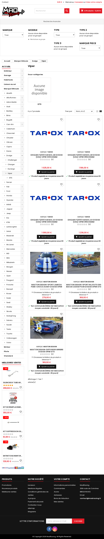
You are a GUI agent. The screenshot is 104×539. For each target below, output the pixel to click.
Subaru (9, 320)
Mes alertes (59, 501)
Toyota (9, 333)
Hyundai (9, 200)
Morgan (9, 267)
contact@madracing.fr (90, 498)
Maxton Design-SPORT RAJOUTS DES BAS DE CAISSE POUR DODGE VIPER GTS (83, 285)
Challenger (12, 160)
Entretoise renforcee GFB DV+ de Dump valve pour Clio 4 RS (13, 456)
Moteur (7, 347)
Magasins (32, 511)
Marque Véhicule (11, 89)
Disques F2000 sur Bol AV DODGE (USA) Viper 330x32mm (47, 221)
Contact (5, 2)
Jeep (8, 213)
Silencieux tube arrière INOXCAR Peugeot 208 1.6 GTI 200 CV (13, 383)
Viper (10, 173)
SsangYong (11, 316)
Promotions (6, 485)
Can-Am (10, 124)
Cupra (9, 146)
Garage (7, 75)
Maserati (10, 235)
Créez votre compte (93, 2)
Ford (8, 191)
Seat (8, 302)
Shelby (9, 307)
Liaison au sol (10, 84)
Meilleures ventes (9, 492)
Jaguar (9, 209)
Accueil (6, 66)
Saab (8, 298)
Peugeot (10, 280)
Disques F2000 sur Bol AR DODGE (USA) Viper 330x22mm (47, 156)
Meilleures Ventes (11, 362)
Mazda (9, 240)
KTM (8, 222)
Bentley (9, 111)
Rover (8, 293)
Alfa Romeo (11, 97)
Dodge (9, 155)
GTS (10, 178)
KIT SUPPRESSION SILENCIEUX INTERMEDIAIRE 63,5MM (13, 431)
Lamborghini (11, 227)
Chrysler (9, 137)
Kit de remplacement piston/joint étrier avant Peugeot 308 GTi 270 (13, 407)
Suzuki (9, 325)
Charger (11, 164)
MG (7, 253)
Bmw (8, 115)
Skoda (9, 311)
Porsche (9, 284)
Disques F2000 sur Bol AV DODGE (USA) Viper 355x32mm (84, 221)
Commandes (59, 488)
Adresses (58, 495)
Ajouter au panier (47, 172)
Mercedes (10, 249)
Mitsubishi (10, 262)
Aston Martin (11, 102)
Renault (9, 289)
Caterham (10, 129)
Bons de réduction (61, 498)
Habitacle (8, 80)
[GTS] (39, 90)
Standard (8, 356)
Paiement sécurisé (35, 501)
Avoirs (56, 492)
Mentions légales (35, 488)
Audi (8, 106)
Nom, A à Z (84, 111)
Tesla (8, 329)
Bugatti (9, 120)
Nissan (9, 271)
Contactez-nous (34, 505)
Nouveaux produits (9, 488)
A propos (32, 498)
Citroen (9, 142)
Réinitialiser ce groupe (37, 39)
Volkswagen (11, 338)
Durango (11, 169)
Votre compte (62, 479)
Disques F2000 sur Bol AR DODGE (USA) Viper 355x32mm (84, 156)
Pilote (6, 351)
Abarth (9, 93)
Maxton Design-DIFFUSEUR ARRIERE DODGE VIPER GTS (46, 350)
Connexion (78, 2)
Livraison (31, 485)
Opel (8, 276)
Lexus (8, 231)
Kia (7, 218)
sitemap (31, 508)
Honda (9, 195)
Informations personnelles (65, 485)
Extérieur (8, 71)
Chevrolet (10, 133)
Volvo (8, 342)
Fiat (7, 186)
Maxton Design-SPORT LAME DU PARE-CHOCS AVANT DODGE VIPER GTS (46, 286)
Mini (8, 258)
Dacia (8, 151)
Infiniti (8, 204)
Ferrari (9, 182)
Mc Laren (10, 244)
